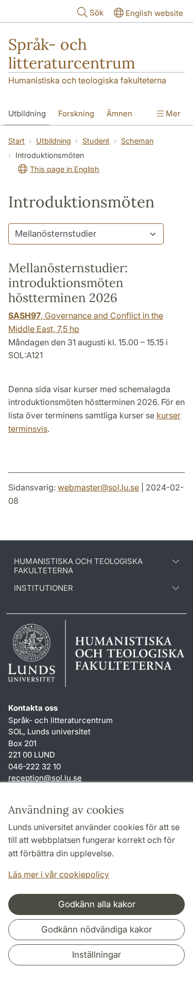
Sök (96, 12)
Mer (172, 113)
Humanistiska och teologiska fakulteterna (87, 80)
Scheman (137, 140)
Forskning (76, 113)
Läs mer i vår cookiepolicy (58, 874)
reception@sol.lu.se (45, 778)
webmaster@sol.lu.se (98, 487)
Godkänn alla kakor (96, 904)
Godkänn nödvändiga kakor (96, 929)
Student (96, 140)
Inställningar (96, 954)
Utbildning (27, 113)
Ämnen (119, 113)
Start (16, 140)
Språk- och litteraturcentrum (71, 53)
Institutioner (43, 588)
